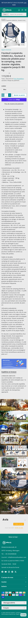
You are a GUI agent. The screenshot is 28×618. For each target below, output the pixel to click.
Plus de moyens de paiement (13, 104)
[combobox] (14, 14)
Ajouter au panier (19, 95)
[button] (22, 10)
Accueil (3, 19)
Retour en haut (13, 537)
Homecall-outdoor (10, 612)
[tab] (8, 372)
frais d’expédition (19, 79)
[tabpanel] (14, 384)
